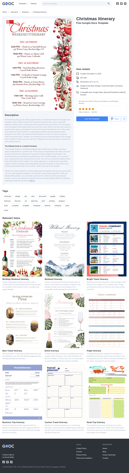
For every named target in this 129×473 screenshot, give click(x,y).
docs (33, 196)
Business (25, 12)
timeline (47, 205)
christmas (7, 196)
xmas (6, 210)
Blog (104, 452)
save (11, 22)
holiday (62, 196)
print (43, 201)
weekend (58, 205)
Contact (105, 458)
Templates (22, 3)
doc (25, 196)
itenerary (7, 201)
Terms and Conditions (84, 458)
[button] (124, 118)
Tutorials (33, 3)
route (6, 205)
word (67, 205)
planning (34, 201)
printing (52, 201)
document (42, 196)
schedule (15, 205)
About (105, 448)
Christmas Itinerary (39, 12)
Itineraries (14, 12)
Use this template (92, 119)
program (62, 201)
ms (26, 201)
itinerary (18, 201)
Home (4, 12)
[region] (101, 45)
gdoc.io (32, 181)
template (26, 205)
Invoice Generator (109, 455)
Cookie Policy (81, 448)
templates (36, 205)
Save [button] (116, 119)
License (79, 452)
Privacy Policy (81, 455)
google (52, 196)
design (17, 196)
